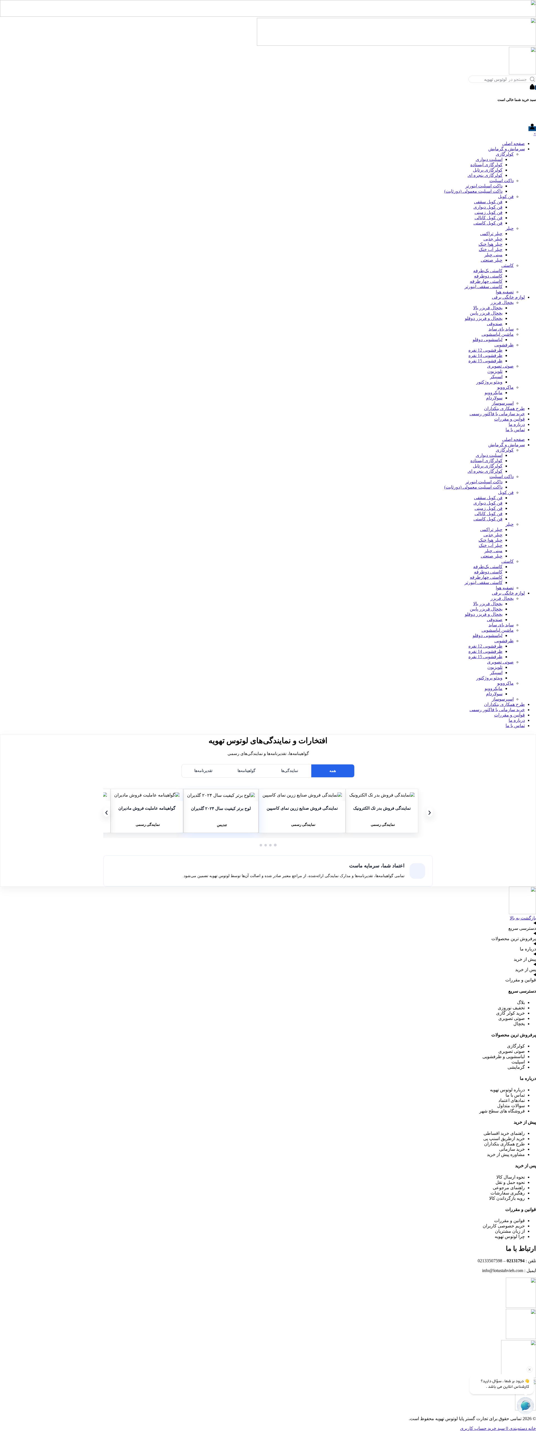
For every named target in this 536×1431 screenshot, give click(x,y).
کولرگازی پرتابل (487, 170)
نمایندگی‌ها (289, 771)
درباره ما (517, 424)
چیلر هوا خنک (490, 244)
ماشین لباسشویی (498, 334)
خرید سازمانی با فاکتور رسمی (497, 413)
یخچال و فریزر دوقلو (483, 318)
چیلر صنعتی (491, 260)
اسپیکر (496, 376)
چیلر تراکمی (491, 233)
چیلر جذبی (493, 239)
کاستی (507, 265)
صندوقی (494, 323)
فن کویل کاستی (487, 223)
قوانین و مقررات (509, 419)
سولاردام (494, 397)
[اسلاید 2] (270, 845)
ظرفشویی (504, 344)
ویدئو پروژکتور (489, 382)
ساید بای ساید (501, 329)
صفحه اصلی (513, 143)
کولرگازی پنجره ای (485, 175)
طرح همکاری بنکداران (504, 408)
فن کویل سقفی (488, 201)
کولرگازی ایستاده (486, 164)
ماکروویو (505, 387)
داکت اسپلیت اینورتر (483, 186)
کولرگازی (505, 154)
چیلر (510, 228)
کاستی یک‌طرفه (487, 270)
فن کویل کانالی (488, 217)
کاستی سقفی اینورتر (483, 286)
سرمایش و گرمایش (506, 148)
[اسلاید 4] (261, 845)
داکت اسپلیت (501, 180)
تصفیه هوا (505, 291)
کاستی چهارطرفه (486, 281)
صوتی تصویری (500, 366)
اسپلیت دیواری (489, 159)
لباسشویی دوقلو (487, 339)
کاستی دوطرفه (488, 276)
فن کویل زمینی (488, 212)
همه (332, 771)
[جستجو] (532, 79)
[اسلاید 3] (265, 845)
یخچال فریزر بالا (487, 307)
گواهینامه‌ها (246, 771)
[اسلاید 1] (275, 845)
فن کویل (506, 196)
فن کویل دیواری (487, 207)
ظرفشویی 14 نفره (485, 355)
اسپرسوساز (503, 403)
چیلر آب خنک (490, 249)
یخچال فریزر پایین (486, 313)
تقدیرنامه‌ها (203, 771)
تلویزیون (494, 371)
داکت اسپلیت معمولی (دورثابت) (473, 191)
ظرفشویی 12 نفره (485, 350)
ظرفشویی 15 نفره (485, 360)
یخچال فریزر (502, 302)
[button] (382, 795)
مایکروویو (493, 392)
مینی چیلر (493, 254)
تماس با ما (515, 429)
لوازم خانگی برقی (508, 297)
